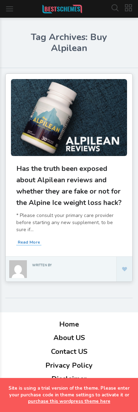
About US (69, 338)
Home (69, 324)
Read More (29, 242)
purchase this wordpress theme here (69, 401)
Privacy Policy (69, 365)
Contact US (69, 351)
